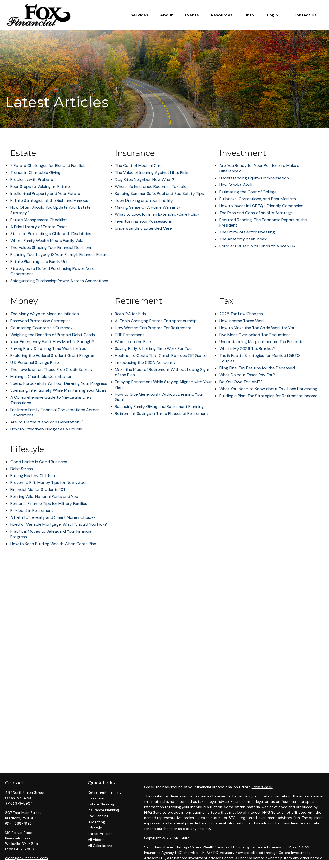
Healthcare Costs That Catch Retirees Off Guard (161, 355)
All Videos (96, 839)
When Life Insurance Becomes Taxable (150, 186)
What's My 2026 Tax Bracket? (247, 348)
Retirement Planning (105, 792)
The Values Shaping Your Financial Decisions (51, 247)
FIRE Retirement (129, 334)
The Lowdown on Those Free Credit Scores (51, 369)
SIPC (214, 852)
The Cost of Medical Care (139, 165)
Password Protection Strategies (40, 320)
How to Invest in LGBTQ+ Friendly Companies (261, 205)
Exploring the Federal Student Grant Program (52, 355)
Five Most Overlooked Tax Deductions (255, 334)
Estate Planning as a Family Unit (39, 261)
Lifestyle (95, 827)
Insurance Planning (103, 810)
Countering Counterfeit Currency (41, 327)
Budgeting (96, 822)
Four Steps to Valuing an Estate (40, 186)
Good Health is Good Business (38, 461)
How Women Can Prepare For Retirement (153, 327)
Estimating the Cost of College (248, 192)
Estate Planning (101, 804)
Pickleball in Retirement (31, 510)
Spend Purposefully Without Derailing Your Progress (58, 383)
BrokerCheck (262, 786)
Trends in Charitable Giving (35, 172)
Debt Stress (21, 468)
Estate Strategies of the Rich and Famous (49, 200)
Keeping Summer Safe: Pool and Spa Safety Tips (159, 193)
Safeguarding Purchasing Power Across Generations (59, 280)
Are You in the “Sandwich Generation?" (46, 422)
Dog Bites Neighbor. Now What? (144, 179)
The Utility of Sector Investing (247, 232)
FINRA (204, 852)
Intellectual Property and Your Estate (45, 193)
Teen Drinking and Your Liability (144, 200)
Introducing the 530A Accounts (145, 362)
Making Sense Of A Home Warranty (147, 207)
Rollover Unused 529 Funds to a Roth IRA (257, 246)
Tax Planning (98, 816)
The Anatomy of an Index (243, 239)
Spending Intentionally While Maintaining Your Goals (58, 390)
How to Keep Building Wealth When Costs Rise (53, 543)
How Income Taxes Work (242, 320)
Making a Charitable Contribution (41, 376)
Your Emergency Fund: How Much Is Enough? (52, 341)
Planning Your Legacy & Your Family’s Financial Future (59, 254)
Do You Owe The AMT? (241, 382)
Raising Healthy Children (32, 475)
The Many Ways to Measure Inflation (44, 313)
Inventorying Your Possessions (143, 221)
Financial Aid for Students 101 (37, 489)
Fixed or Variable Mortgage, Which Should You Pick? (58, 524)
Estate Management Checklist (38, 219)
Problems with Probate (31, 179)
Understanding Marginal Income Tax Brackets (261, 341)
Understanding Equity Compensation (254, 178)
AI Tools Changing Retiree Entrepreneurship (156, 320)
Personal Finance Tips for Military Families (48, 503)
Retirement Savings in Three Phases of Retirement (161, 413)
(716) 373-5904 (19, 803)
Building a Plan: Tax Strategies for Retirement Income (268, 395)
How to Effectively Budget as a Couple (46, 429)
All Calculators (100, 845)
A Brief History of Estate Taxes (39, 226)
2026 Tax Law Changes (241, 313)
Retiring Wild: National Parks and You (44, 496)
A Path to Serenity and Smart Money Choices (53, 517)
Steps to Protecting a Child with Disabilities (50, 233)
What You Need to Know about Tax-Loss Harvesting (268, 388)
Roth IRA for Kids (130, 313)
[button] (139, 15)
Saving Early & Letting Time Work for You (48, 348)
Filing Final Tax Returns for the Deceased (257, 368)
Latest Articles (100, 833)
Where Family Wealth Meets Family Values (49, 240)
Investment (97, 798)
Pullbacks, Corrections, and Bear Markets (257, 199)
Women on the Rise (133, 341)
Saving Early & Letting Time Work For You (153, 348)
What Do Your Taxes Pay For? (247, 375)
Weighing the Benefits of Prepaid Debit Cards (52, 334)
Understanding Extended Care (143, 228)
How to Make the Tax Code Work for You (257, 327)
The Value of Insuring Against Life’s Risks (152, 172)
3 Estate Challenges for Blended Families (47, 165)
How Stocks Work (235, 185)
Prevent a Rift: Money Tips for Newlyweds (49, 482)
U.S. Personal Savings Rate (34, 362)
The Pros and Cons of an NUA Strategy (255, 212)
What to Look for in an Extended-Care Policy (157, 214)
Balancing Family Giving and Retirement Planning (159, 406)
